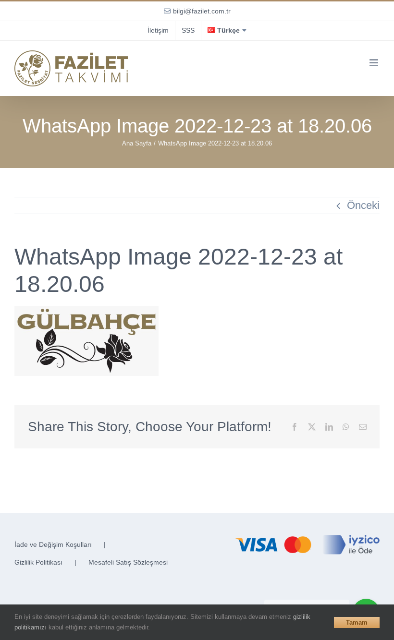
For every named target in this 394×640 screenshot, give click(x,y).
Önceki (363, 205)
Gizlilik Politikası (38, 562)
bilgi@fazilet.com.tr (202, 11)
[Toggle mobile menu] (374, 63)
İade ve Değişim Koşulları (53, 544)
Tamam (357, 622)
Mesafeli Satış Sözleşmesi (128, 562)
